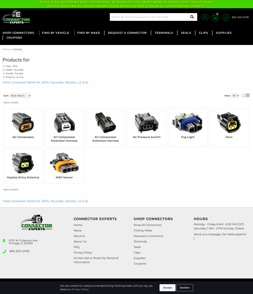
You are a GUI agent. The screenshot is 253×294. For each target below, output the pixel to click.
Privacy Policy (80, 289)
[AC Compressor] (23, 122)
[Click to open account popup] (205, 17)
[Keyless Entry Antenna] (23, 163)
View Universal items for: (46, 82)
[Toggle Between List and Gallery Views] (246, 95)
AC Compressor (23, 137)
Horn (229, 137)
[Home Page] (36, 226)
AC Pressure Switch (147, 137)
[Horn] (229, 122)
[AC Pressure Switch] (147, 122)
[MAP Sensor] (64, 163)
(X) (4, 66)
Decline (184, 287)
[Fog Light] (188, 122)
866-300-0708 (19, 251)
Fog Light (188, 137)
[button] (153, 17)
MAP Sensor (64, 177)
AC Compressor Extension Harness (64, 138)
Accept (167, 287)
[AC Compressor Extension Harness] (64, 122)
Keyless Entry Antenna (23, 177)
